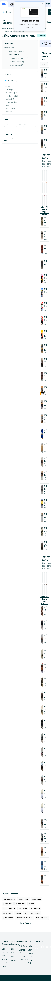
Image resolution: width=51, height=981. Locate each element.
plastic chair (7, 904)
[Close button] (42, 4)
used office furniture (32, 913)
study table (36, 899)
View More (24, 923)
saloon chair (20, 904)
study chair (7, 913)
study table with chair (24, 918)
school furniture (9, 908)
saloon (31, 904)
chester (18, 913)
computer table (9, 899)
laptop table (35, 908)
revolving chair (41, 918)
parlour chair (8, 918)
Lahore (43, 64)
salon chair (23, 908)
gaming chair (23, 899)
